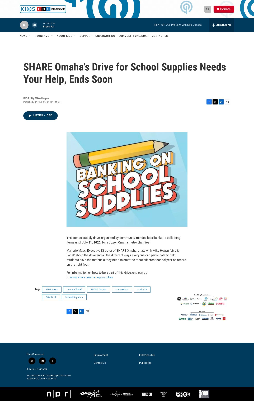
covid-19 (142, 289)
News (23, 36)
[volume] (34, 25)
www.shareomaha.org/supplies (92, 277)
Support (86, 36)
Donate (225, 9)
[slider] (40, 25)
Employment (101, 355)
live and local (74, 289)
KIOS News (52, 289)
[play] (24, 25)
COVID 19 (51, 297)
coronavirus (122, 289)
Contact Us (160, 36)
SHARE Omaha (99, 289)
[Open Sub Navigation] (30, 36)
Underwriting (105, 36)
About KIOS (64, 36)
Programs (42, 36)
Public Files (145, 363)
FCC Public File (147, 355)
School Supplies (74, 297)
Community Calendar (133, 36)
